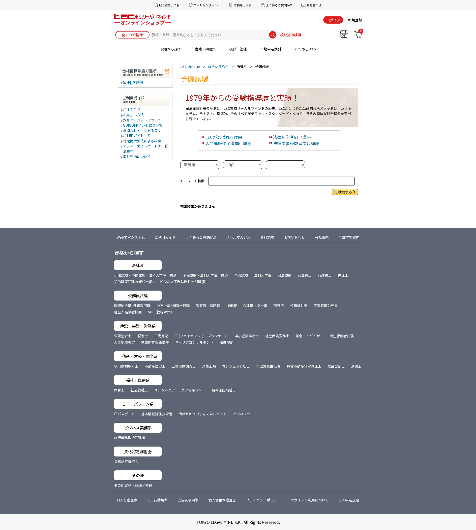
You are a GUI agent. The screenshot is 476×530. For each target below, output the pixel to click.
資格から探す (170, 48)
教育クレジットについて (142, 119)
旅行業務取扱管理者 (129, 437)
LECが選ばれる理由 (223, 137)
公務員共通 (298, 305)
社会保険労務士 (277, 335)
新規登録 (355, 19)
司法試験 (285, 275)
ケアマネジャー (193, 389)
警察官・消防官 (208, 305)
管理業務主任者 (268, 366)
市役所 (278, 305)
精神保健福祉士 (223, 389)
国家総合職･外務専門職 (132, 305)
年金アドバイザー (309, 335)
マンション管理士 (236, 366)
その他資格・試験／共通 (133, 485)
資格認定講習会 (126, 461)
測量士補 (209, 366)
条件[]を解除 (133, 82)
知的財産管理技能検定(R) (134, 281)
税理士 (143, 335)
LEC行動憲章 (127, 499)
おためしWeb (305, 48)
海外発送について (137, 156)
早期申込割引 (270, 48)
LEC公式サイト (169, 5)
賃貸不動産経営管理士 (304, 366)
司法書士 (305, 275)
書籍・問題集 (205, 48)
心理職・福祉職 (255, 305)
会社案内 (322, 237)
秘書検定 (226, 342)
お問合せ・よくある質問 (142, 130)
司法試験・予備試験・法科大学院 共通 (145, 275)
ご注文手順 (132, 109)
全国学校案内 (349, 237)
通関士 (356, 366)
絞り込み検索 (290, 34)
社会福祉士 (139, 389)
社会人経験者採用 (128, 311)
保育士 (119, 389)
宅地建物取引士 (126, 366)
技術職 (231, 305)
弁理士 (343, 275)
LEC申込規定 (349, 499)
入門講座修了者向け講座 (228, 143)
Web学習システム (131, 237)
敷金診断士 (336, 366)
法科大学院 (262, 275)
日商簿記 (161, 335)
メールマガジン (238, 237)
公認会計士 (122, 335)
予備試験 (241, 275)
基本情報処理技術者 (156, 413)
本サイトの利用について (310, 499)
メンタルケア (164, 389)
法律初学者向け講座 (292, 137)
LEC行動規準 (157, 499)
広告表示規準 (188, 499)
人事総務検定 (124, 342)
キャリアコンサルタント (194, 342)
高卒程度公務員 (326, 305)
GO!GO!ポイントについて (143, 125)
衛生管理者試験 (341, 335)
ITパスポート (124, 413)
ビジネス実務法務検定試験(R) (183, 281)
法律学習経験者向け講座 (296, 143)
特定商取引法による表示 (142, 140)
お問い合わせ (294, 237)
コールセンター (204, 5)
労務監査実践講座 (155, 342)
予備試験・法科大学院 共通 (205, 275)
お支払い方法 (133, 114)
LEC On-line (190, 66)
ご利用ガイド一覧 (137, 135)
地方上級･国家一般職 (173, 305)
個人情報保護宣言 (222, 499)
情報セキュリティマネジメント (202, 413)
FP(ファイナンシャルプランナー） (201, 335)
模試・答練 (238, 48)
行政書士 (325, 275)
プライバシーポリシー (263, 499)
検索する (345, 191)
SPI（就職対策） (161, 311)
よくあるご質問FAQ (279, 5)
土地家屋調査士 (184, 366)
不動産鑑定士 (155, 366)
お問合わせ (313, 5)
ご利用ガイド (243, 5)
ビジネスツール (245, 413)
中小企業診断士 (247, 335)
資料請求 (267, 237)
